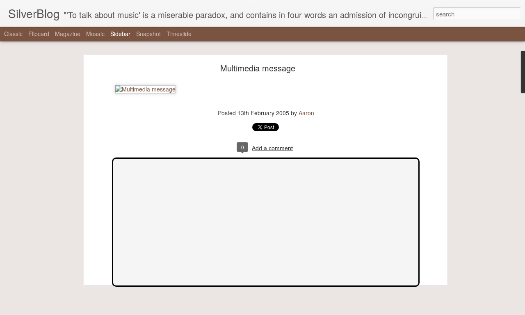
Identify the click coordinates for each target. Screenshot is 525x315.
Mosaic (95, 34)
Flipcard (38, 34)
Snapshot (148, 34)
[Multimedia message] (145, 89)
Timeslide (179, 34)
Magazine (67, 34)
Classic (13, 34)
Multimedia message (257, 68)
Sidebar (120, 34)
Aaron (306, 113)
